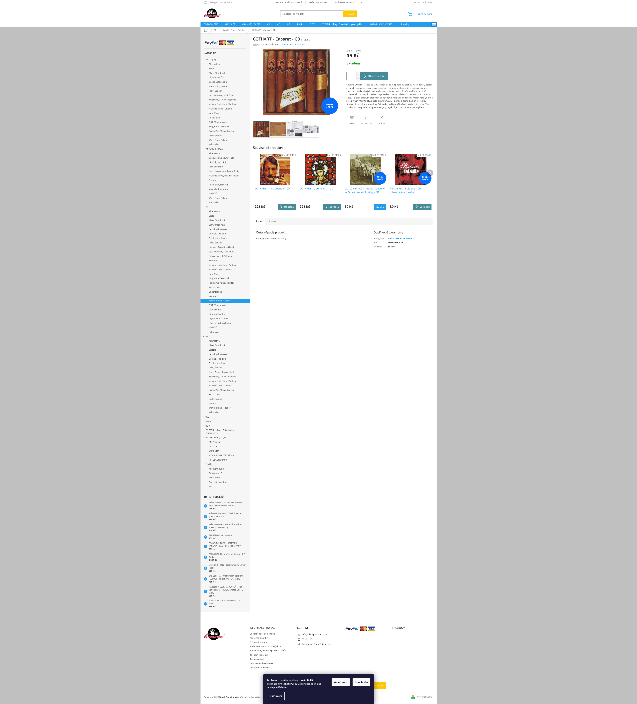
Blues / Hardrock (217, 73)
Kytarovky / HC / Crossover (222, 99)
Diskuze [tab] (272, 221)
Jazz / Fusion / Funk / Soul (221, 95)
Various (212, 296)
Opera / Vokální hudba (220, 323)
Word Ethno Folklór (218, 140)
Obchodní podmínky (260, 667)
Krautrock (214, 260)
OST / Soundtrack (218, 122)
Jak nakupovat (257, 659)
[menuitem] (211, 24)
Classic (212, 350)
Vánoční (212, 193)
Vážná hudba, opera (218, 189)
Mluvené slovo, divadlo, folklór (224, 175)
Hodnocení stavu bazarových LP (265, 646)
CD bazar (213, 446)
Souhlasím (361, 682)
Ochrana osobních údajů (261, 663)
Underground (215, 135)
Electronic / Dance (218, 86)
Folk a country (216, 166)
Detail (380, 206)
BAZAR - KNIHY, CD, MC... (217, 437)
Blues (211, 68)
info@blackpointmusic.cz (314, 634)
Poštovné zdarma (344, 2)
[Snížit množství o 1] (358, 78)
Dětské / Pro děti (217, 162)
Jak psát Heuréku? (259, 655)
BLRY (208, 426)
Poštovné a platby (318, 2)
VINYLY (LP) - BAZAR (215, 149)
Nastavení (276, 696)
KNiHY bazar (215, 442)
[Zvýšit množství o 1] (358, 74)
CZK (415, 2)
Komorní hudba (217, 314)
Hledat (350, 13)
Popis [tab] (259, 221)
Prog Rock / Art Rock (219, 126)
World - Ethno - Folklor (219, 300)
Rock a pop (214, 117)
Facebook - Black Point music (316, 644)
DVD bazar (214, 451)
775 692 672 (308, 639)
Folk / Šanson (215, 91)
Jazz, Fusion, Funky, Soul (221, 372)
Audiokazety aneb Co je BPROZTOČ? (268, 650)
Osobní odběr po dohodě (289, 2)
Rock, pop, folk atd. (218, 184)
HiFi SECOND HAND (218, 460)
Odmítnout (340, 682)
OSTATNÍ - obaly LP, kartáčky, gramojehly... (220, 432)
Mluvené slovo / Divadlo (220, 108)
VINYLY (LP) (211, 59)
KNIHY (208, 421)
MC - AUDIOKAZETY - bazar (222, 455)
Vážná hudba (215, 309)
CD (207, 207)
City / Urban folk (217, 77)
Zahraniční (214, 144)
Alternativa (214, 64)
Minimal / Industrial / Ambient (223, 104)
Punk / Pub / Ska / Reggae (221, 131)
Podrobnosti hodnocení (293, 44)
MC (207, 336)
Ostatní (212, 180)
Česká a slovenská (218, 82)
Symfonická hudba (219, 318)
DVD (207, 417)
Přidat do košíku (376, 76)
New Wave (214, 113)
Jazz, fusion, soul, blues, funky (224, 171)
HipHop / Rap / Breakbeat (221, 247)
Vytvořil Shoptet (425, 697)
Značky (209, 464)
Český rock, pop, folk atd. (221, 158)
